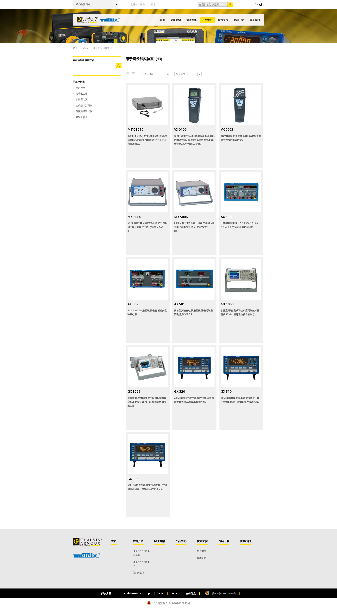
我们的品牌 (138, 572)
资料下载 (239, 20)
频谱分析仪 (82, 117)
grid (128, 73)
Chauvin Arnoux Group (135, 593)
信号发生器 (82, 93)
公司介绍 (176, 20)
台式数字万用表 (84, 105)
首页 (162, 20)
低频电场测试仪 (84, 111)
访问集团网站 (83, 4)
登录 (153, 4)
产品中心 (207, 20)
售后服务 (201, 551)
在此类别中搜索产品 (83, 60)
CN (257, 4)
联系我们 (255, 20)
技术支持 (223, 20)
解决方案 (191, 20)
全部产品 (80, 87)
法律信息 (191, 593)
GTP (161, 593)
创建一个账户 (138, 4)
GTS (174, 593)
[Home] (98, 20)
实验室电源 (82, 99)
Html (133, 73)
